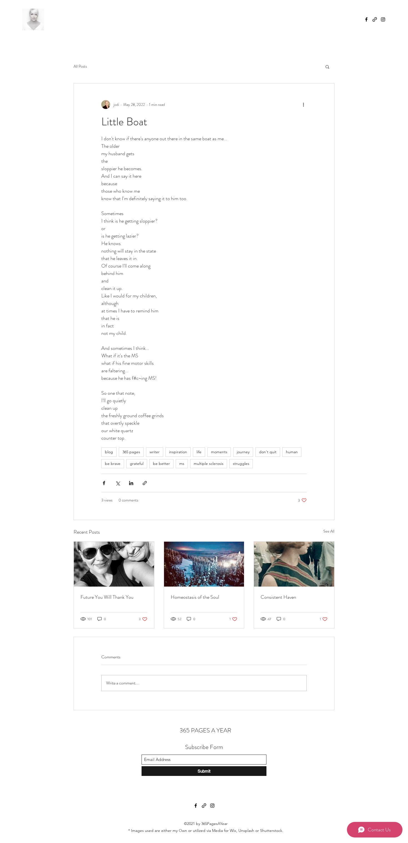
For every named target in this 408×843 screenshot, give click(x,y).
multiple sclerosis (208, 463)
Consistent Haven (278, 597)
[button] (327, 66)
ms (181, 463)
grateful (136, 463)
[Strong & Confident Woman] (294, 564)
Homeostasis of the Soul (195, 597)
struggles (241, 463)
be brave (112, 463)
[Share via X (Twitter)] (117, 483)
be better (161, 463)
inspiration (178, 451)
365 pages (131, 451)
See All (328, 531)
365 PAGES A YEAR (204, 730)
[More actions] (303, 104)
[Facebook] (366, 19)
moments (219, 451)
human (292, 451)
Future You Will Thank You (107, 597)
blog (109, 451)
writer (155, 451)
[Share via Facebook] (104, 483)
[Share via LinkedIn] (131, 483)
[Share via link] (144, 483)
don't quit (267, 451)
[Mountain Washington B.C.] (204, 564)
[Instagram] (383, 19)
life (199, 451)
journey (243, 451)
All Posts (80, 66)
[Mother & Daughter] (114, 564)
